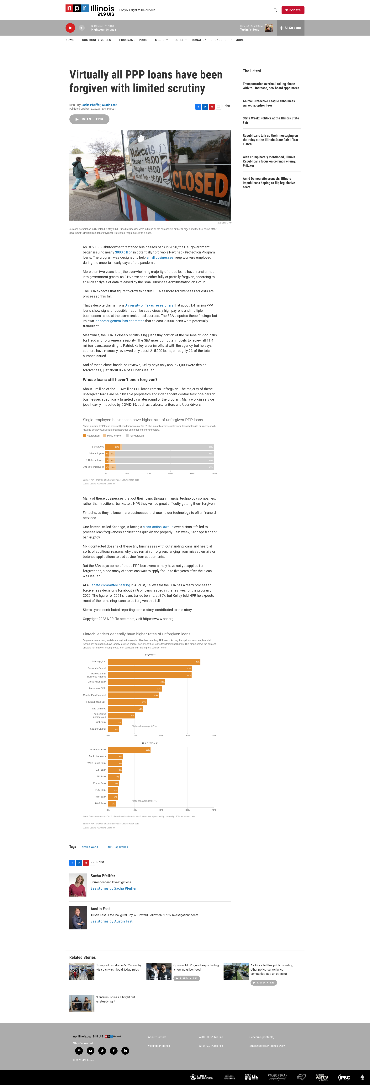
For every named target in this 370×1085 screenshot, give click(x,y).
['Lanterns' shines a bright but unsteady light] (81, 1003)
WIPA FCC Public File (211, 1045)
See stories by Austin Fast (112, 921)
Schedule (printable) (262, 1037)
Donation (199, 40)
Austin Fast (109, 105)
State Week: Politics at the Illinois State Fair (271, 120)
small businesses (160, 257)
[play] (70, 28)
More (239, 40)
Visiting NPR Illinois (159, 1045)
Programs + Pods (133, 40)
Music (159, 40)
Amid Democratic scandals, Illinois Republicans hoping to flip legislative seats (269, 183)
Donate (295, 10)
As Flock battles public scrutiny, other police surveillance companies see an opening (272, 969)
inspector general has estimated (119, 321)
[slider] (88, 28)
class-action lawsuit (158, 527)
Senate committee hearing (109, 585)
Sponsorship (221, 40)
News (70, 40)
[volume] (82, 28)
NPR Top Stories (118, 846)
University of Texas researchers (149, 305)
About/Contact (157, 1037)
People (178, 40)
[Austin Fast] (78, 917)
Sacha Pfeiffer (91, 105)
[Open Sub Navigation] (76, 40)
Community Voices (96, 40)
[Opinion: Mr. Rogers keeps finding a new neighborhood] (159, 971)
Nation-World (90, 846)
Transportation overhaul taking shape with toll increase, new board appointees (271, 86)
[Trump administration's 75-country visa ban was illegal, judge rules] (81, 971)
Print (226, 105)
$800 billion (123, 252)
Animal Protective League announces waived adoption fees (269, 103)
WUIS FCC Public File (211, 1037)
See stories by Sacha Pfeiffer (114, 888)
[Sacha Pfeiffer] (78, 885)
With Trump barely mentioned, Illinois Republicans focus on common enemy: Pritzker (269, 161)
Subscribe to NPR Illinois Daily (267, 1045)
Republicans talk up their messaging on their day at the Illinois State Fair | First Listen (270, 139)
